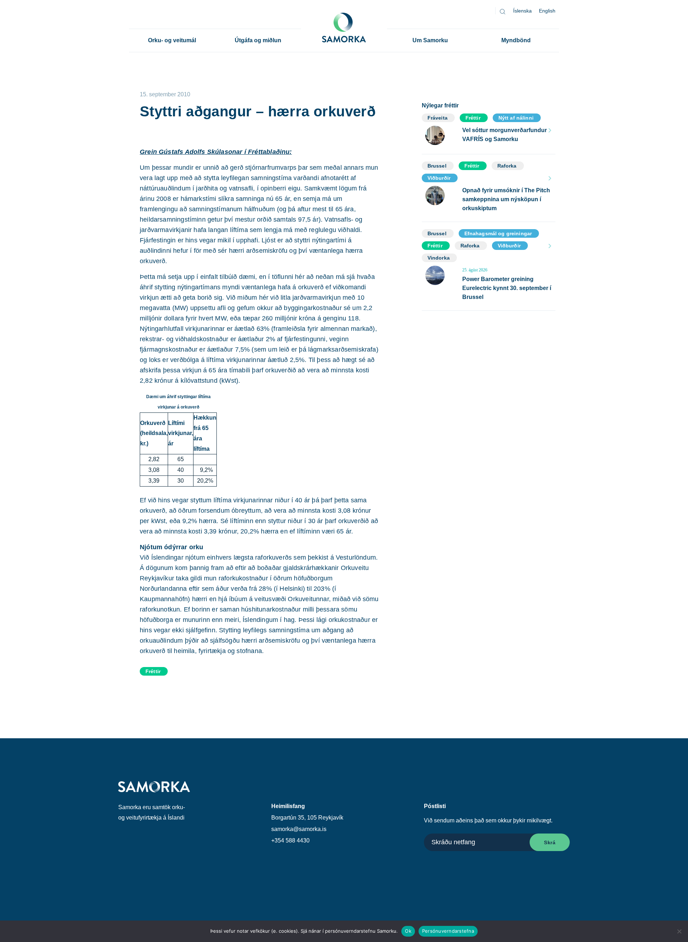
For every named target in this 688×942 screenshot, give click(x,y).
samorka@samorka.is (298, 829)
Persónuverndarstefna (448, 931)
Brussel (436, 166)
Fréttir (153, 671)
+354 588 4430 (290, 840)
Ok (408, 931)
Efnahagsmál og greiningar (498, 233)
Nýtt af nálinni (516, 118)
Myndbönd (516, 40)
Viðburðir (438, 178)
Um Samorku (430, 40)
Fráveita (437, 118)
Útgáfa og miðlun (258, 40)
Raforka (507, 166)
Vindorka (438, 258)
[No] (679, 931)
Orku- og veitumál (172, 40)
